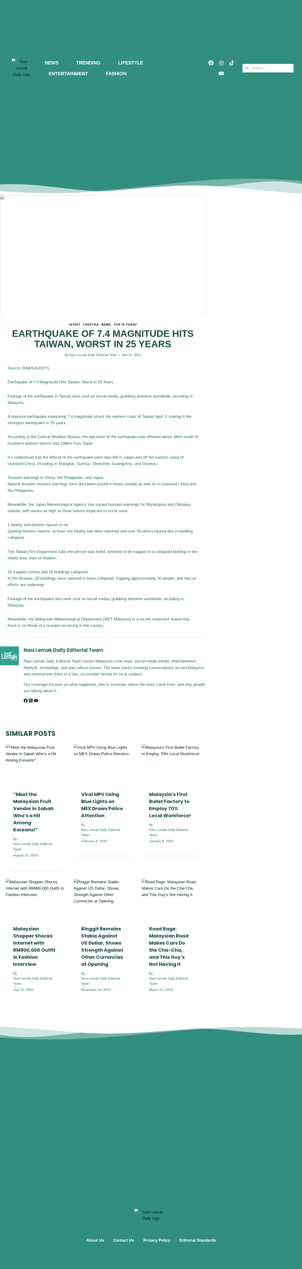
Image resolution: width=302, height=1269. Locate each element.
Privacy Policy (156, 1240)
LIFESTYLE (130, 62)
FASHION (116, 73)
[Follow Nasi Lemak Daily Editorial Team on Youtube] (36, 701)
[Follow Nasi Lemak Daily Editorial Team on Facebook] (26, 701)
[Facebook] (211, 63)
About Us (95, 1240)
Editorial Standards (198, 1240)
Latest (74, 325)
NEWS (52, 62)
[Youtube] (221, 73)
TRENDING (88, 62)
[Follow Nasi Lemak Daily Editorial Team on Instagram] (31, 701)
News (106, 325)
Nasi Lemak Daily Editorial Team (93, 355)
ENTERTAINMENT (68, 73)
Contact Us (123, 1240)
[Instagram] (221, 63)
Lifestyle (91, 325)
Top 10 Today (125, 325)
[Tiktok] (231, 63)
